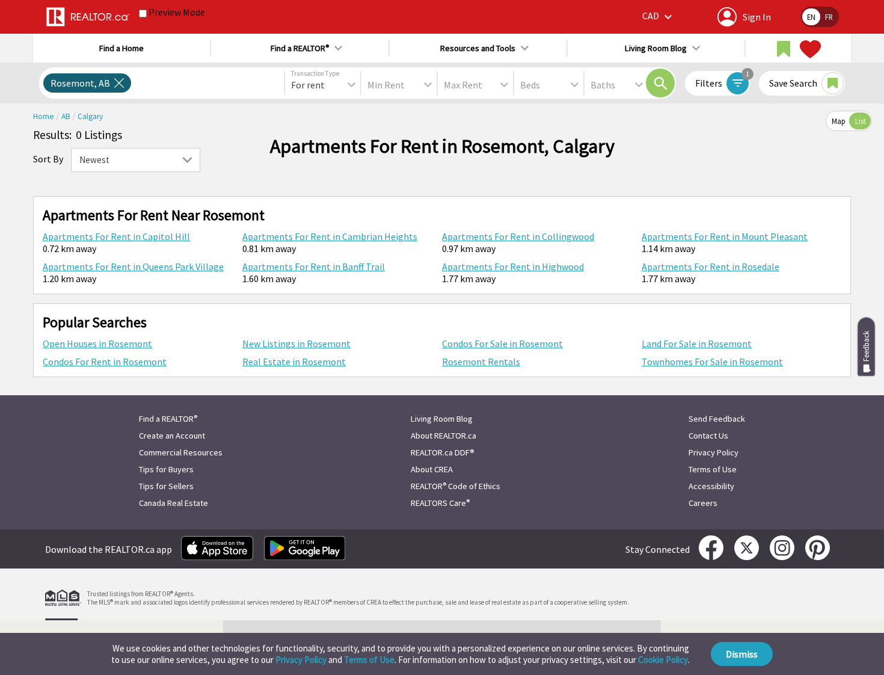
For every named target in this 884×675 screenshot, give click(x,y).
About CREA (432, 469)
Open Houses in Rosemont (97, 344)
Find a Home (121, 48)
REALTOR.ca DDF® (442, 452)
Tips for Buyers (166, 469)
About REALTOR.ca (443, 435)
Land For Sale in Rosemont (697, 344)
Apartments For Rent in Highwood (513, 266)
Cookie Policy (663, 659)
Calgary (90, 116)
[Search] (660, 83)
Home (44, 116)
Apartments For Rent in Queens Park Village (133, 266)
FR (829, 17)
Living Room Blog (442, 418)
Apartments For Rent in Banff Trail (313, 266)
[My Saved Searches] (783, 49)
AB (66, 116)
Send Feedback (717, 418)
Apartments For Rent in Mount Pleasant (725, 236)
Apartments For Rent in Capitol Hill (116, 236)
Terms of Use (369, 659)
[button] (658, 16)
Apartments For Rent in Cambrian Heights (329, 236)
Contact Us (708, 435)
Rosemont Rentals (481, 362)
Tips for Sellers (166, 486)
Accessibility (711, 486)
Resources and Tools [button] (477, 48)
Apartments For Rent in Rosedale (710, 266)
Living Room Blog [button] (656, 48)
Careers (703, 503)
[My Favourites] (808, 49)
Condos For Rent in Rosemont (105, 362)
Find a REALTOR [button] (300, 48)
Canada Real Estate (173, 503)
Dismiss (742, 654)
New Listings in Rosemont (296, 344)
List (860, 121)
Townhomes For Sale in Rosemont (712, 362)
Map (839, 121)
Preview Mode (177, 12)
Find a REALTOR (168, 418)
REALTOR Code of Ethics (455, 486)
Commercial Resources (181, 452)
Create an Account (172, 435)
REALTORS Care (440, 503)
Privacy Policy (301, 659)
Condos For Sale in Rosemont (502, 344)
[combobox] (322, 84)
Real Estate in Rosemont (294, 362)
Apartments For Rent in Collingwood (518, 236)
